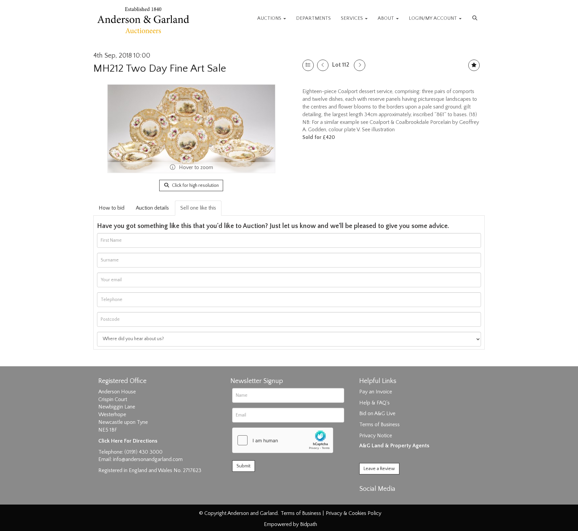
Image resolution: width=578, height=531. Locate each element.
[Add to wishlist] (474, 65)
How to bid (111, 208)
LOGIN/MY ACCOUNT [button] (433, 18)
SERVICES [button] (352, 18)
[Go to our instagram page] (393, 501)
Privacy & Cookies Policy (353, 513)
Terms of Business (379, 425)
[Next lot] (359, 65)
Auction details (152, 208)
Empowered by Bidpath (290, 524)
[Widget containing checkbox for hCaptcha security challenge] (282, 440)
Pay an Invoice (375, 392)
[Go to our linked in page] (379, 501)
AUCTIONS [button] (270, 18)
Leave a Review (379, 468)
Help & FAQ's (374, 403)
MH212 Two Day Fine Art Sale (159, 68)
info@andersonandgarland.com (148, 459)
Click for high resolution (195, 185)
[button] (476, 18)
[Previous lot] (322, 65)
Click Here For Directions (127, 441)
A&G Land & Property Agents (394, 446)
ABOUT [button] (386, 18)
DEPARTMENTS (313, 18)
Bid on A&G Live (377, 413)
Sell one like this (198, 208)
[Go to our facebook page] (365, 501)
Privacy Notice (375, 436)
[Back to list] (308, 65)
